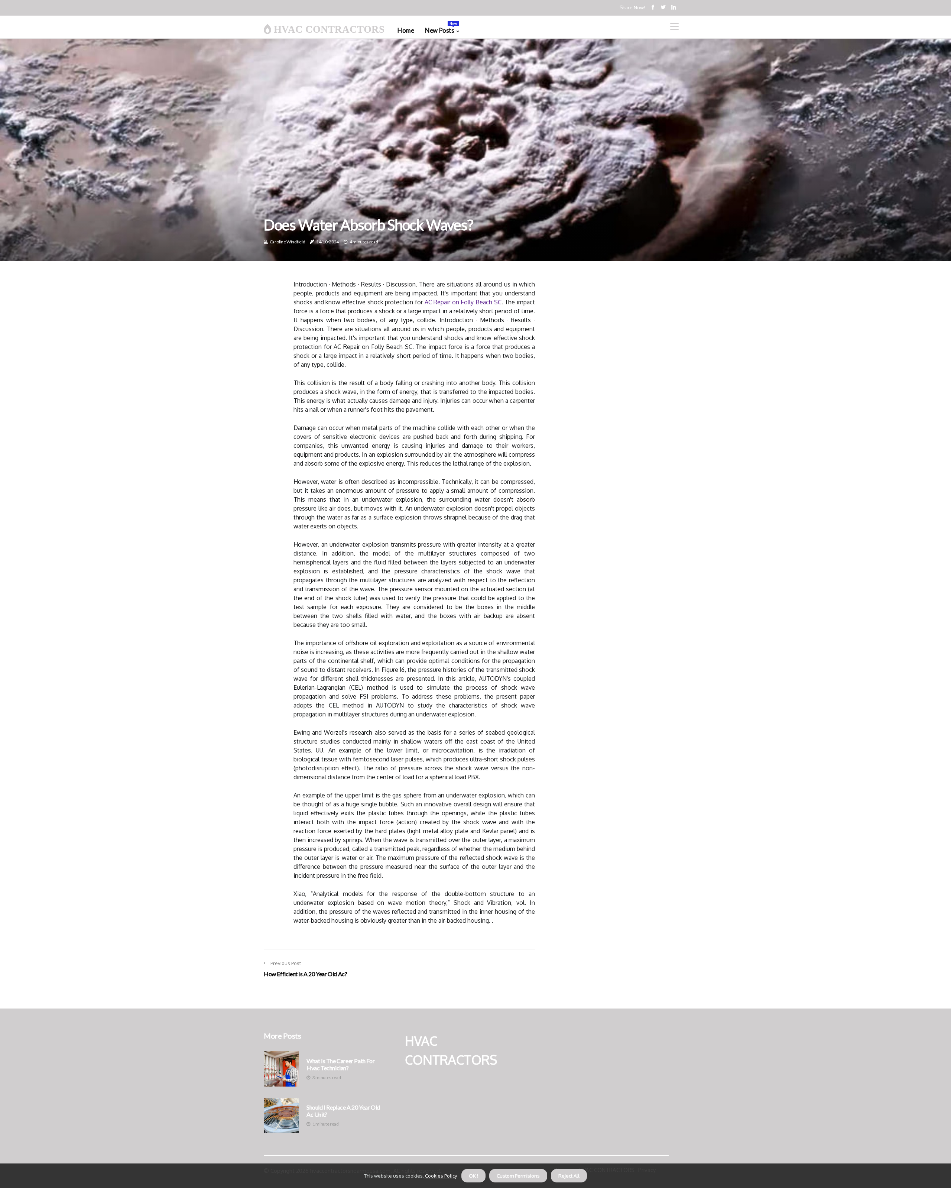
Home (405, 30)
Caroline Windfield (287, 242)
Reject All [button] (569, 1176)
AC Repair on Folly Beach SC (463, 302)
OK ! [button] (473, 1176)
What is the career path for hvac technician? (340, 1064)
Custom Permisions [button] (518, 1176)
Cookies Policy (440, 1176)
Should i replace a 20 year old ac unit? (343, 1111)
